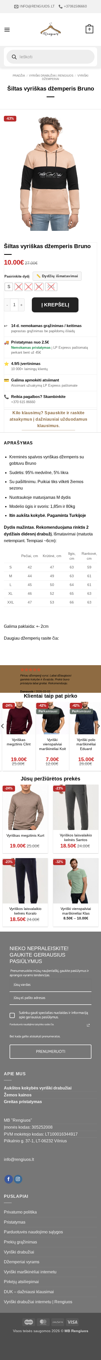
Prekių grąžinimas (20, 1242)
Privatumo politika (20, 1212)
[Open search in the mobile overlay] (50, 56)
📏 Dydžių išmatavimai (57, 276)
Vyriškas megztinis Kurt (25, 835)
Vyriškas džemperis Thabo (84, 744)
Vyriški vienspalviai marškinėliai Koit (17, 744)
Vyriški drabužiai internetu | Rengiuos (38, 1302)
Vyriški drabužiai (19, 1252)
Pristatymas (14, 1222)
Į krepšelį (55, 304)
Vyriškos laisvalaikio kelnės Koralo (25, 911)
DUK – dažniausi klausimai (29, 1292)
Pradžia (19, 75)
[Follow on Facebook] (8, 1179)
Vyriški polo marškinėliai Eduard (50, 744)
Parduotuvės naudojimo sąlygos (33, 1232)
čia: (55, 638)
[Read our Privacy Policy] (88, 1025)
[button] (7, 29)
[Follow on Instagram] (18, 1179)
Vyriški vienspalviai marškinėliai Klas (76, 911)
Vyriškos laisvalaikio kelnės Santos (76, 837)
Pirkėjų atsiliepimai (21, 1282)
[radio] (9, 287)
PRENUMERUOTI (50, 1051)
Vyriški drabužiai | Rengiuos (51, 75)
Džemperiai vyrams (21, 1262)
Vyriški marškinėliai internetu (30, 1272)
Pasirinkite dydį (17, 276)
